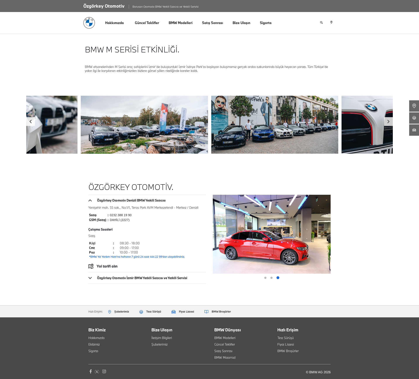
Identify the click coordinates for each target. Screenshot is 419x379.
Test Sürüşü (285, 338)
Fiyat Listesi (285, 344)
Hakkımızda (114, 23)
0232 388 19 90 (121, 215)
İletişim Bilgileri (161, 338)
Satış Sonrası (212, 23)
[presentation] (30, 121)
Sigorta (265, 23)
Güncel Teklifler (147, 23)
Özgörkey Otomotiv (103, 6)
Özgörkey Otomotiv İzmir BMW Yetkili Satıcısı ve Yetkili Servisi (142, 278)
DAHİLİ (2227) (120, 220)
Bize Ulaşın (241, 23)
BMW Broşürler (288, 351)
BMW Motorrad (224, 357)
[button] (265, 278)
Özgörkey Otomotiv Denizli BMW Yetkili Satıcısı (131, 200)
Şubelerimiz (159, 344)
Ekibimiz (94, 344)
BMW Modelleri (180, 23)
